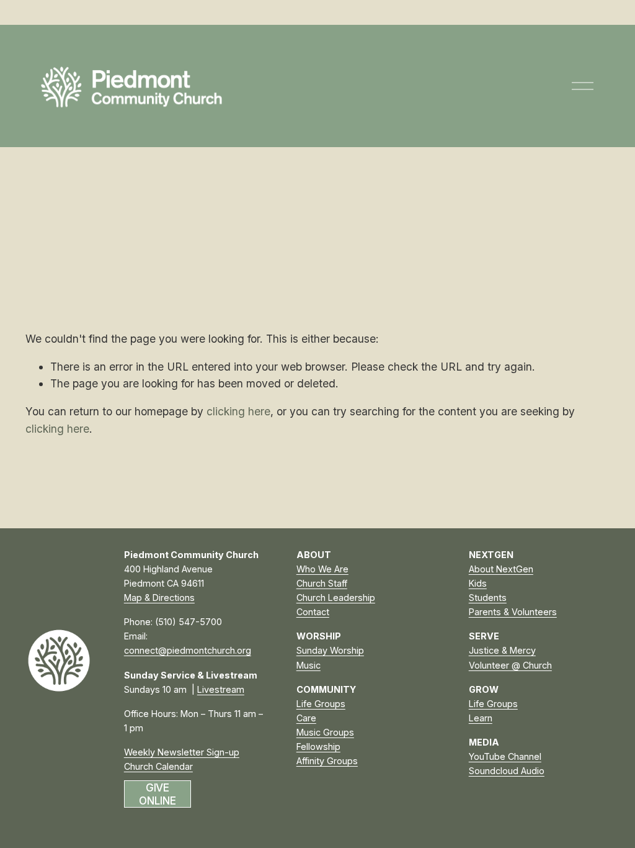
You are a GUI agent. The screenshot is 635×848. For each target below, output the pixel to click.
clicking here (238, 411)
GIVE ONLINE (157, 794)
